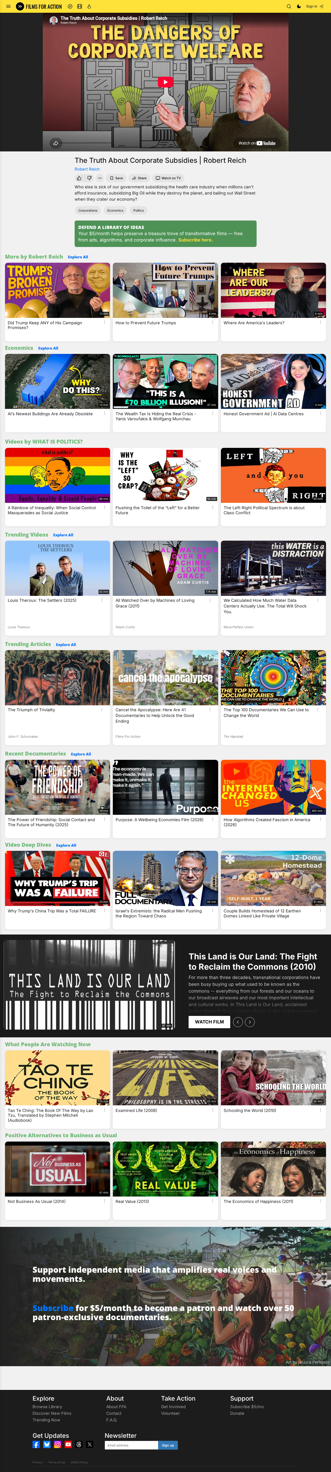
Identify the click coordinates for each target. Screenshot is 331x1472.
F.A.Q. (111, 1419)
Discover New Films (52, 1413)
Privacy (38, 1462)
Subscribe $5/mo (247, 1406)
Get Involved (173, 1406)
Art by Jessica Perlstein (307, 1362)
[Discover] (70, 6)
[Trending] (89, 6)
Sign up (168, 1445)
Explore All (78, 257)
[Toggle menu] (8, 6)
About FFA (116, 1406)
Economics (115, 210)
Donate (237, 1413)
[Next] (250, 1022)
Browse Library (47, 1406)
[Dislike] (90, 178)
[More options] (105, 322)
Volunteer (170, 1413)
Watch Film (209, 1022)
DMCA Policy (79, 1462)
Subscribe (53, 1308)
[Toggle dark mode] (298, 6)
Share (142, 178)
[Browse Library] (79, 6)
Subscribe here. (195, 240)
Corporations (87, 210)
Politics (138, 210)
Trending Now (46, 1419)
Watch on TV (171, 178)
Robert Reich (87, 169)
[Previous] (238, 1022)
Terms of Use (56, 1462)
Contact (113, 1413)
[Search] (288, 6)
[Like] (79, 178)
